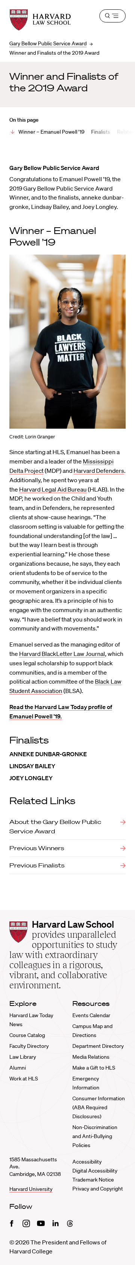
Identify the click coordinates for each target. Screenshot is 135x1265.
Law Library (22, 1056)
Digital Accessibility (94, 1170)
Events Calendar (91, 1015)
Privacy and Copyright (97, 1188)
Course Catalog (27, 1035)
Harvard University (30, 1189)
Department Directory (98, 1046)
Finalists (100, 131)
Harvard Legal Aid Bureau (53, 489)
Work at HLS (23, 1078)
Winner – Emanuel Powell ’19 (51, 131)
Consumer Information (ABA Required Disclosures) (98, 1107)
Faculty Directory (29, 1046)
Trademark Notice (93, 1179)
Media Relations (91, 1056)
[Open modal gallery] (67, 342)
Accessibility (87, 1161)
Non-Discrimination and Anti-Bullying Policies (94, 1136)
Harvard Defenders (99, 470)
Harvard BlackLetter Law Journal (62, 653)
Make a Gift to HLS (93, 1067)
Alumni (17, 1067)
